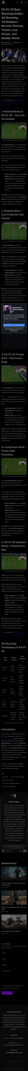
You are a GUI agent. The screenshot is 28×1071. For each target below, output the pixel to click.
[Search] (17, 2)
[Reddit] (18, 1052)
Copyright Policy (8, 1068)
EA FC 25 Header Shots (17, 777)
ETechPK (14, 1063)
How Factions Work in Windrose (11, 931)
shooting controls (7, 738)
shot (6, 397)
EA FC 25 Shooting (7, 780)
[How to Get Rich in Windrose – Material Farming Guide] (14, 873)
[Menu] (26, 2)
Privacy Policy (20, 1068)
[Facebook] (7, 1052)
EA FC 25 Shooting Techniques (10, 783)
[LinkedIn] (16, 1052)
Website (5, 965)
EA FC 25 (5, 777)
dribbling (12, 181)
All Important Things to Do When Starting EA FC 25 (14, 634)
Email (4, 959)
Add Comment (7, 971)
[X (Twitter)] (9, 1052)
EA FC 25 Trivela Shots (8, 786)
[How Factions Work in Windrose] (14, 922)
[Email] (21, 1052)
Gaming (10, 44)
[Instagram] (11, 1052)
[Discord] (22, 2)
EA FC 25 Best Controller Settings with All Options (14, 102)
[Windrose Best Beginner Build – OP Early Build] (14, 897)
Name (5, 953)
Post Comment (7, 993)
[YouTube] (14, 1052)
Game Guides (4, 44)
